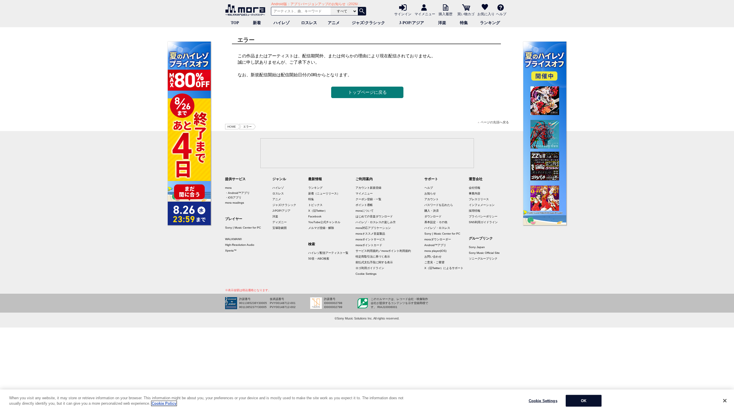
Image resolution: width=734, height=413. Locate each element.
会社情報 (474, 187)
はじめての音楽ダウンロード (374, 216)
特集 (464, 23)
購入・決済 (431, 210)
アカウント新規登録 (368, 187)
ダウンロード (433, 216)
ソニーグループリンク (483, 258)
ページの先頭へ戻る (495, 122)
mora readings (234, 202)
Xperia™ (231, 250)
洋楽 (442, 23)
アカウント (431, 199)
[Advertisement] (367, 153)
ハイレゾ (282, 23)
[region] (367, 401)
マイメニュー (425, 13)
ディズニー (279, 222)
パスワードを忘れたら (438, 204)
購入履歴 (445, 13)
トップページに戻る (367, 92)
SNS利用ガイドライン (483, 222)
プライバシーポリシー (483, 216)
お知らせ (430, 193)
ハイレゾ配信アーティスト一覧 (328, 252)
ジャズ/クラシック (368, 23)
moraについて (365, 210)
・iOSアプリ (233, 197)
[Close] (725, 400)
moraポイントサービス (370, 239)
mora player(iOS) (435, 250)
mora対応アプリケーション (373, 227)
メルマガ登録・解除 (321, 227)
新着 (257, 23)
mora (228, 187)
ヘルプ (501, 13)
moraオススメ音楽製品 (370, 233)
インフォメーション (482, 204)
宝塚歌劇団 (279, 227)
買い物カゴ (466, 13)
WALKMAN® (233, 239)
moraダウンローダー (437, 239)
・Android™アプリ (237, 192)
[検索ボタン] (362, 11)
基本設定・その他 (435, 222)
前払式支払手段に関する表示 (374, 262)
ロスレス (309, 23)
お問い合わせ (433, 256)
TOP (235, 23)
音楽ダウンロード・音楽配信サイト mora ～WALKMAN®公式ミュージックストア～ (246, 10)
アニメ (334, 23)
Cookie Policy (164, 403)
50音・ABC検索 (318, 258)
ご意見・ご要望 (434, 262)
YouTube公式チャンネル (324, 222)
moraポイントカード (369, 245)
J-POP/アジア (411, 23)
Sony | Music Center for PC (243, 227)
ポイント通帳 (364, 204)
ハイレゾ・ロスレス (437, 227)
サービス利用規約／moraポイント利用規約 (383, 250)
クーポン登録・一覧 (368, 199)
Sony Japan (477, 247)
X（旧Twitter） (317, 210)
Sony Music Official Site (484, 252)
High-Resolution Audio (239, 244)
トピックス (315, 204)
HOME (231, 126)
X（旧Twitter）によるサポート (443, 268)
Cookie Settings (366, 273)
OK (583, 401)
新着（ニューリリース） (324, 193)
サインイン (402, 13)
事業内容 (474, 193)
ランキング (490, 23)
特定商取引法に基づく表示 (373, 256)
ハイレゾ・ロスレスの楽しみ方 (376, 222)
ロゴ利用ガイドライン (370, 268)
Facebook (314, 216)
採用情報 (474, 210)
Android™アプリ (435, 245)
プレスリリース (479, 199)
